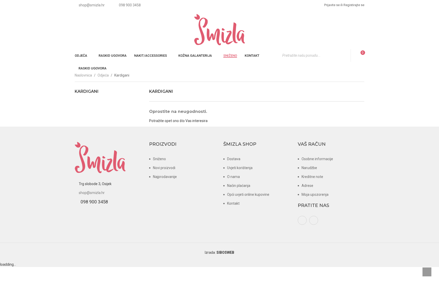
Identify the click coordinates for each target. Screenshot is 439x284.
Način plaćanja (238, 186)
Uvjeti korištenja (240, 168)
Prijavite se (331, 5)
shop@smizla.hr (92, 193)
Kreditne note (312, 177)
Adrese (307, 186)
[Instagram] (313, 220)
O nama (233, 177)
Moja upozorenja (315, 194)
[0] (359, 55)
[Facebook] (302, 220)
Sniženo (159, 159)
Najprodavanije (165, 177)
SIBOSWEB (225, 252)
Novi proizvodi (164, 168)
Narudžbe (309, 168)
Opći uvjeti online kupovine (248, 194)
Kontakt (233, 203)
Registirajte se (352, 5)
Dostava (233, 159)
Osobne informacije (317, 159)
